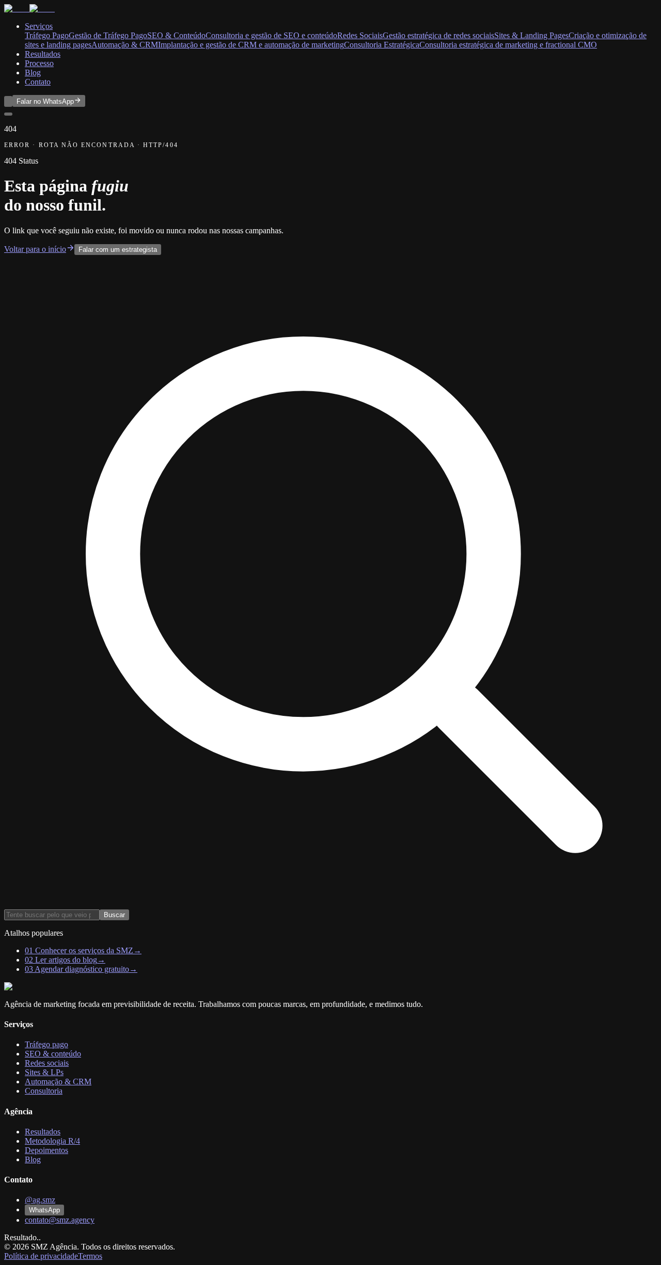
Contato (38, 81)
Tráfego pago (46, 1044)
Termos (90, 1256)
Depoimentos (46, 1150)
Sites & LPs (44, 1072)
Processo (39, 63)
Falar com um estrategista (117, 249)
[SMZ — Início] (29, 8)
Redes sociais (47, 1063)
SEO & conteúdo (53, 1053)
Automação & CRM (58, 1081)
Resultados (42, 54)
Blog (33, 72)
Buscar (114, 915)
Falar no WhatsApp (45, 101)
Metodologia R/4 (52, 1140)
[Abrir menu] (8, 114)
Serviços (39, 26)
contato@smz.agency (60, 1219)
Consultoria (43, 1090)
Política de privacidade (41, 1256)
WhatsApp (44, 1210)
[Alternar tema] (8, 101)
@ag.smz (40, 1199)
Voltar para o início (35, 249)
